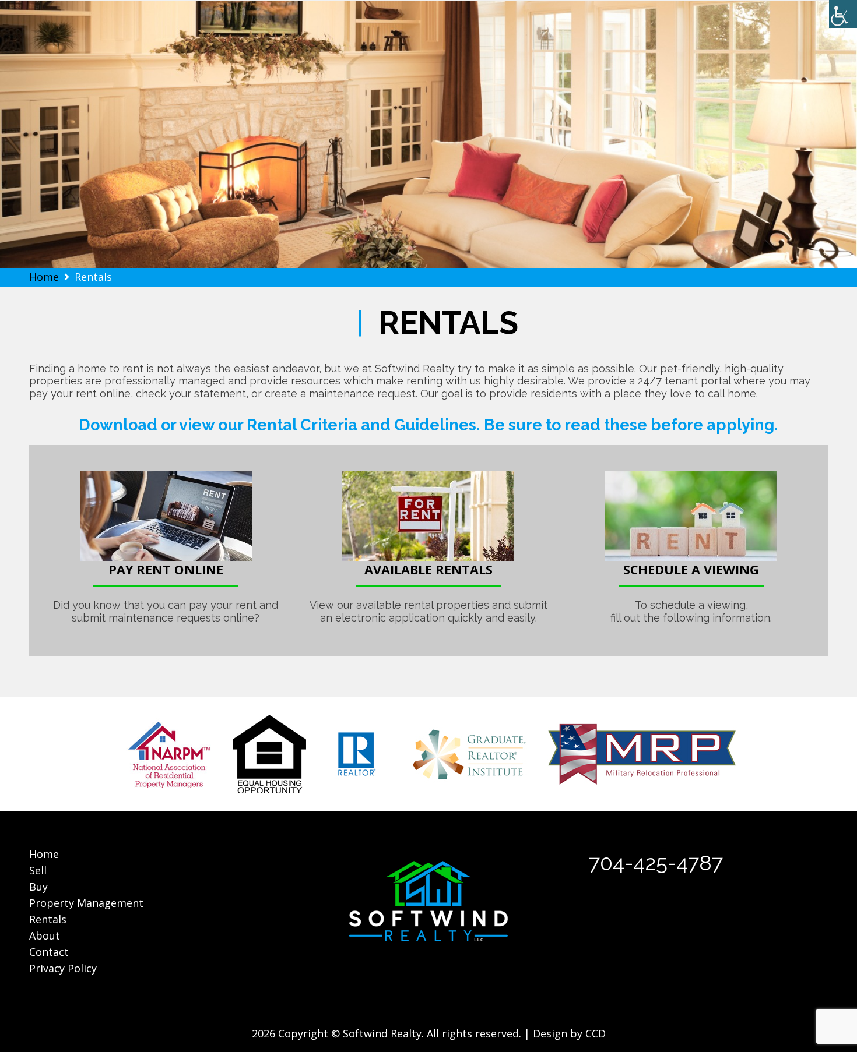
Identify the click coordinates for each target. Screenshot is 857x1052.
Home (44, 853)
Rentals (47, 919)
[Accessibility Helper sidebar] (843, 14)
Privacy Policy (63, 968)
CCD (595, 1033)
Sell (38, 870)
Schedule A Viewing (691, 569)
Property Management (86, 902)
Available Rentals (428, 569)
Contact (49, 951)
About (44, 935)
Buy (38, 886)
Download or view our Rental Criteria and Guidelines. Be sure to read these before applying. (428, 425)
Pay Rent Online (165, 569)
